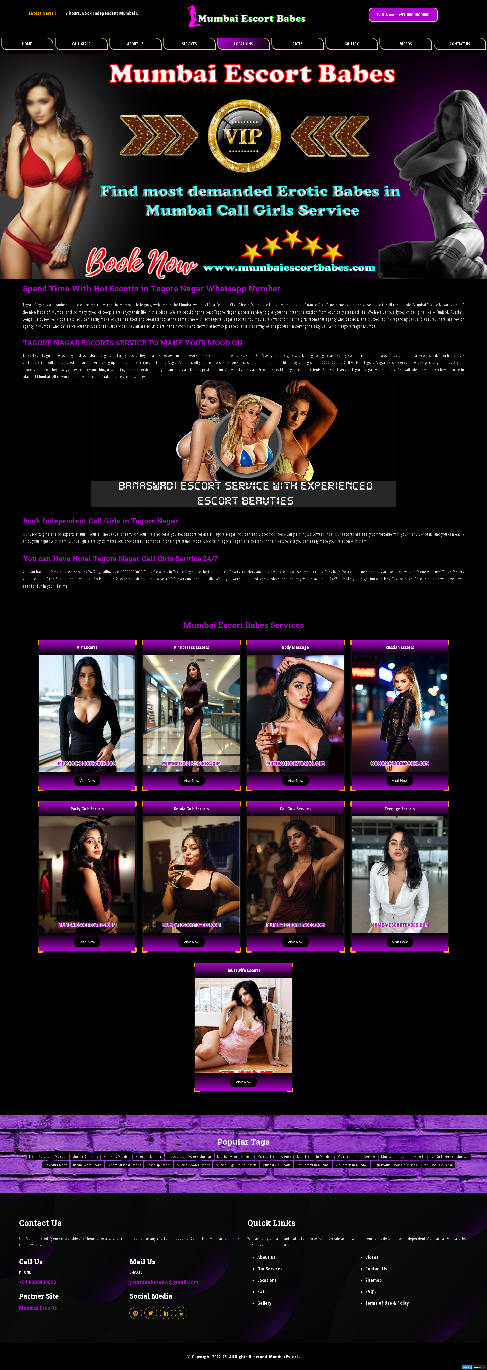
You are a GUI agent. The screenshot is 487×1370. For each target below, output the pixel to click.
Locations (267, 1280)
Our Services (270, 1269)
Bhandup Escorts (159, 1164)
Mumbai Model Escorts (193, 1164)
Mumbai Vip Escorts (276, 1164)
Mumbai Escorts (38, 1307)
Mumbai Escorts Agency (274, 1156)
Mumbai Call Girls (85, 1156)
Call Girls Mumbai (117, 1156)
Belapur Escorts (56, 1164)
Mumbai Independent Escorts (402, 1156)
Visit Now (87, 780)
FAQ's (371, 1291)
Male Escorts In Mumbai (314, 1156)
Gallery (264, 1303)
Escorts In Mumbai (149, 1156)
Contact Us (376, 1269)
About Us (266, 1257)
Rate (262, 1291)
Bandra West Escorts (87, 1164)
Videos (372, 1257)
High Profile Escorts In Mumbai (396, 1164)
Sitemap (373, 1280)
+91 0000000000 (37, 1282)
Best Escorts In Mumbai (313, 1164)
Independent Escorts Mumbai (189, 1156)
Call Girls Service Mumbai (449, 1156)
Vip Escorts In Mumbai (352, 1164)
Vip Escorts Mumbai (438, 1164)
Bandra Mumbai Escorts (124, 1164)
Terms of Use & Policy (387, 1303)
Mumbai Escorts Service (234, 1156)
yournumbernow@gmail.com (163, 1282)
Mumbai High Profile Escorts (236, 1164)
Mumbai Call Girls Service (356, 1156)
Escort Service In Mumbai (47, 1156)
